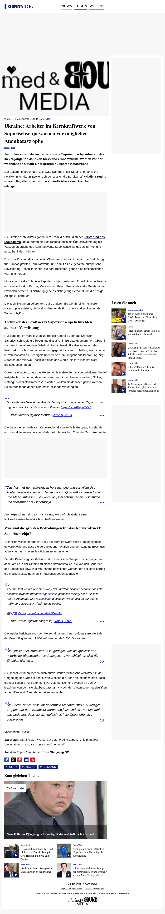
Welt (13, 148)
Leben (80, 5)
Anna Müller (47, 119)
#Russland (48, 767)
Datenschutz (77, 889)
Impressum (66, 889)
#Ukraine (28, 767)
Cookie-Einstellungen (94, 889)
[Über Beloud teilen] (32, 760)
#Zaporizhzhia (48, 594)
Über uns (75, 883)
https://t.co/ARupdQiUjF (76, 407)
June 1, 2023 (63, 621)
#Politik (11, 767)
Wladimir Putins (95, 176)
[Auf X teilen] (13, 760)
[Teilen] (19, 760)
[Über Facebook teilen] (6, 760)
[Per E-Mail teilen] (26, 760)
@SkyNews (18, 613)
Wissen (96, 5)
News (66, 5)
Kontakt (91, 883)
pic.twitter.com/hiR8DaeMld (44, 613)
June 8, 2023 (62, 415)
